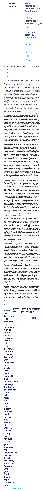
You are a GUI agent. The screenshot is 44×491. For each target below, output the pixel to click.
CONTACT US (31, 32)
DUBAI (27, 57)
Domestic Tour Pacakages (32, 10)
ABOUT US (30, 6)
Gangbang (8, 72)
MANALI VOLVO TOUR (29, 18)
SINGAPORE (28, 29)
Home (28, 3)
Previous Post (5, 304)
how (23, 123)
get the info (18, 91)
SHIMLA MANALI (28, 17)
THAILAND (28, 27)
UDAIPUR (28, 13)
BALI (27, 26)
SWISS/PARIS (28, 53)
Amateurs (8, 76)
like (14, 90)
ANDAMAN (28, 12)
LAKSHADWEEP (28, 25)
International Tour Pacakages (33, 22)
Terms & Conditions (30, 36)
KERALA (27, 16)
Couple (7, 71)
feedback (5, 131)
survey (26, 105)
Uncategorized (6, 67)
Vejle (7, 75)
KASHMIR (28, 48)
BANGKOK (28, 28)
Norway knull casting (9, 70)
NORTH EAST (28, 19)
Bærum (8, 74)
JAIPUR (27, 15)
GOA (27, 14)
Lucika (7, 73)
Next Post (39, 304)
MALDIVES (28, 30)
